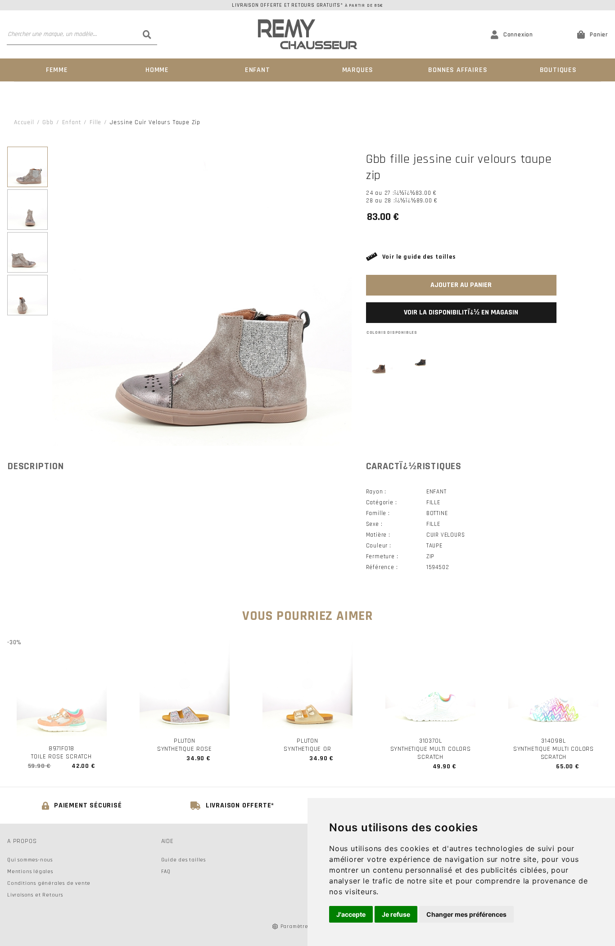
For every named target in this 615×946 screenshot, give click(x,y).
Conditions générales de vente (48, 883)
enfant (71, 122)
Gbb (47, 122)
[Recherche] (146, 34)
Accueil (24, 122)
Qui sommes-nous (30, 859)
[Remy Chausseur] (308, 34)
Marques (358, 70)
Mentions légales (30, 871)
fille (95, 122)
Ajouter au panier (461, 285)
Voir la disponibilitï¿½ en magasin (461, 312)
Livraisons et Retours (35, 895)
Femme (57, 70)
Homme (157, 70)
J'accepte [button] (351, 914)
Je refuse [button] (396, 914)
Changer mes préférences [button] (466, 914)
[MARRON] (379, 363)
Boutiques (558, 70)
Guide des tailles (183, 859)
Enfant (257, 70)
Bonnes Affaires (457, 70)
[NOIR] (420, 363)
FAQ (166, 871)
